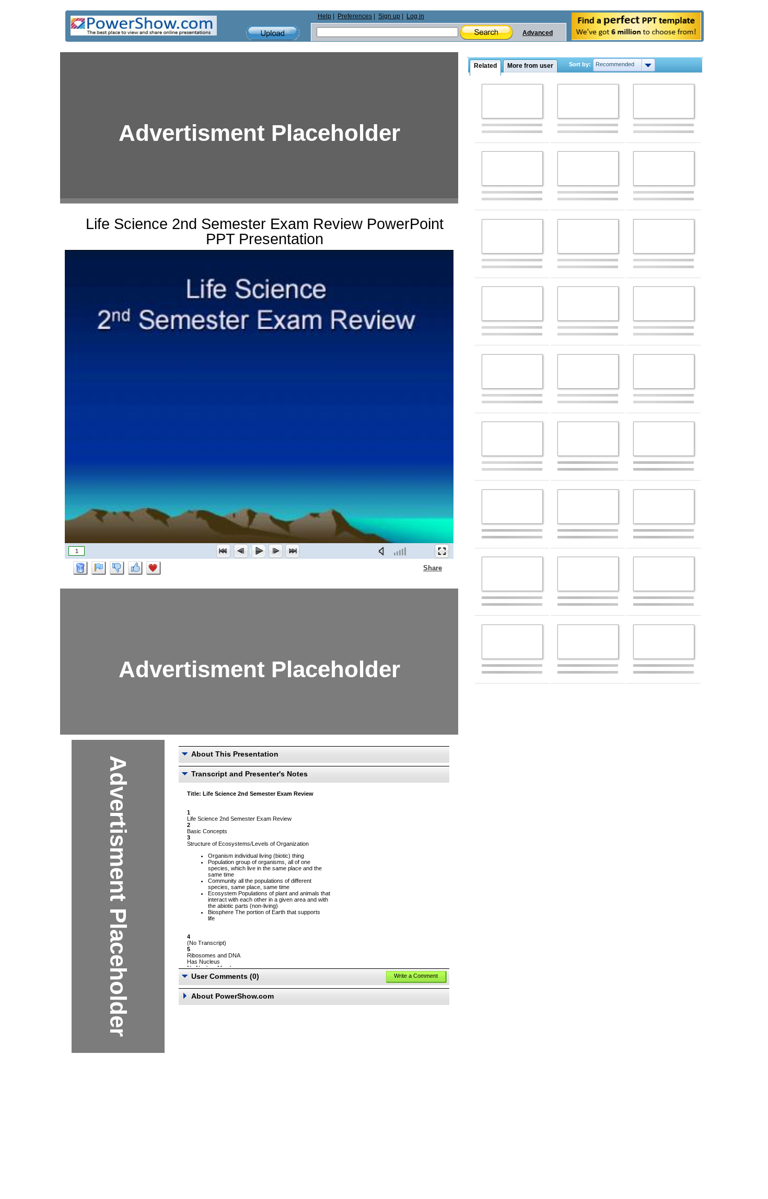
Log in (415, 16)
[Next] (275, 551)
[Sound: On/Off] (383, 551)
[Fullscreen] (442, 551)
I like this (135, 568)
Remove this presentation (80, 568)
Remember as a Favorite (153, 568)
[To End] (292, 551)
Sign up (389, 16)
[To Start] (223, 551)
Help (324, 16)
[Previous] (241, 551)
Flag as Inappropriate (98, 568)
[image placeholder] (512, 101)
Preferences (355, 16)
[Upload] (272, 33)
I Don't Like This (117, 568)
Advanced (537, 33)
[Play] (258, 551)
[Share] (417, 567)
